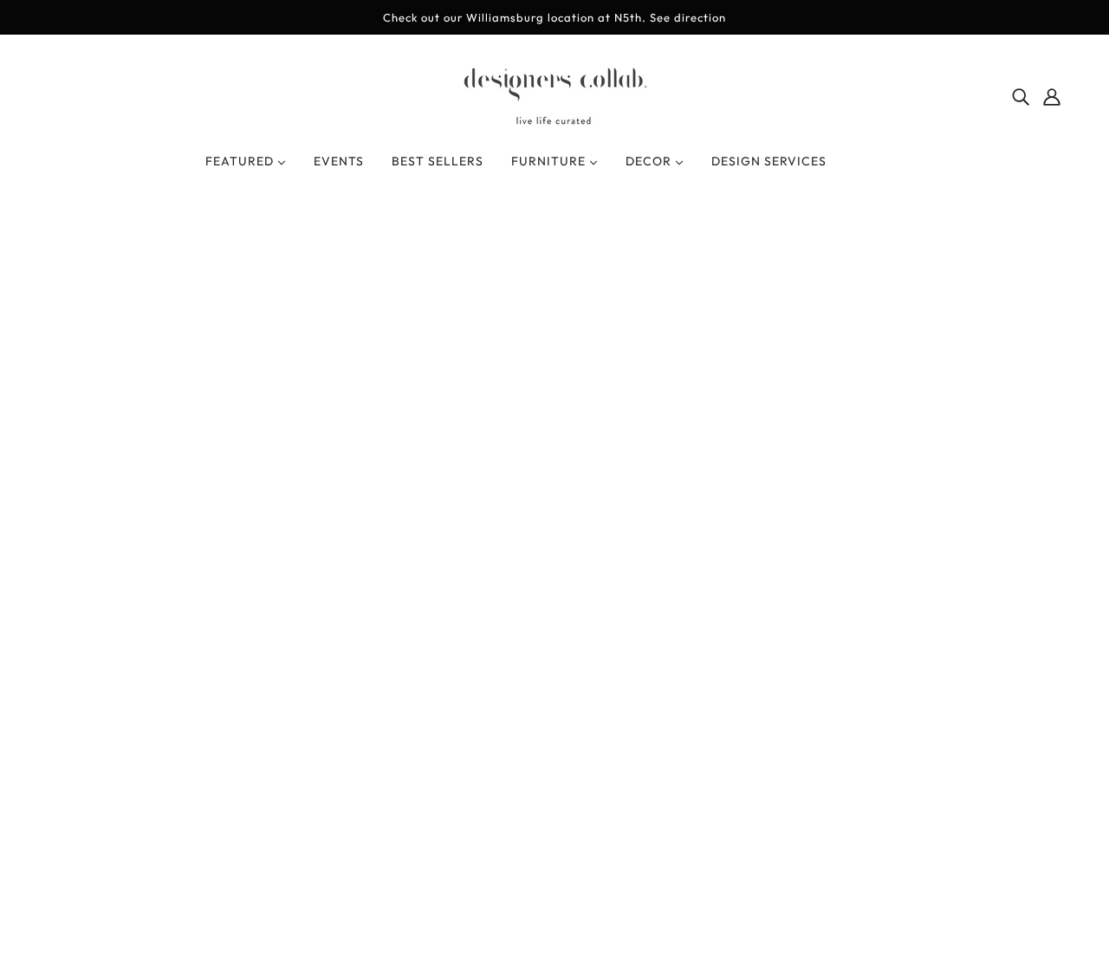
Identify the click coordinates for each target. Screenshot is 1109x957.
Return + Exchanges (554, 645)
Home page (507, 436)
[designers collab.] (554, 121)
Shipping (520, 666)
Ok (1030, 737)
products (698, 436)
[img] (1020, 94)
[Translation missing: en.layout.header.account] (1051, 94)
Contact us (526, 686)
